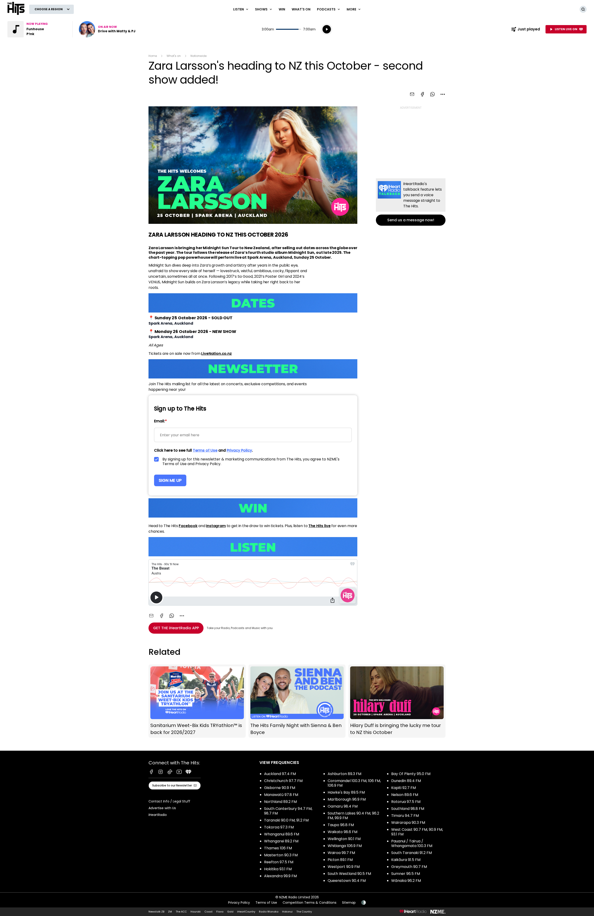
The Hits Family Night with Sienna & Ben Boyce (297, 701)
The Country (304, 911)
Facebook (188, 525)
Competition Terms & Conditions (309, 902)
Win (282, 9)
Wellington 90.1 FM (344, 838)
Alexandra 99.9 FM (280, 876)
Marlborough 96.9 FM (347, 799)
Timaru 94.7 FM (405, 815)
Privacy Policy (239, 902)
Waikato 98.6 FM (342, 832)
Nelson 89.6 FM (404, 794)
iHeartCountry (246, 911)
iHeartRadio (157, 814)
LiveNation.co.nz (216, 353)
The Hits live (319, 525)
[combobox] (443, 94)
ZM (170, 911)
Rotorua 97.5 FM (405, 801)
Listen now (107, 29)
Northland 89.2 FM (280, 801)
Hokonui (287, 911)
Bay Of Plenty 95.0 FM (410, 773)
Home (152, 56)
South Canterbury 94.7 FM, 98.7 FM (288, 811)
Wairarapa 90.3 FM (408, 822)
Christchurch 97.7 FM (283, 780)
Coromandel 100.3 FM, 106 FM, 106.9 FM (354, 783)
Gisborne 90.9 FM (279, 787)
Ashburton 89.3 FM (344, 773)
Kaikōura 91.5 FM (405, 859)
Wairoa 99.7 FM (341, 852)
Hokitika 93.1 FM (278, 869)
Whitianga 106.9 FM (345, 845)
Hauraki (195, 911)
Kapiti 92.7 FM (403, 787)
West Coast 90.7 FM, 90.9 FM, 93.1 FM (417, 832)
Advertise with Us (162, 808)
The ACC (181, 911)
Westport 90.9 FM (344, 866)
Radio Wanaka (268, 911)
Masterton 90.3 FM (281, 855)
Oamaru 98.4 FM (343, 806)
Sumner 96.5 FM (405, 873)
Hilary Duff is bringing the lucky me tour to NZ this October (397, 701)
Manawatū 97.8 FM (281, 794)
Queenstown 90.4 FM (347, 880)
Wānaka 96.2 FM (406, 880)
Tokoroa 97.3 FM (279, 827)
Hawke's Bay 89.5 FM (346, 792)
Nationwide (198, 56)
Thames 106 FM (278, 848)
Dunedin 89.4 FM (406, 780)
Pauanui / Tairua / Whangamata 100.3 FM (411, 843)
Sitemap (349, 902)
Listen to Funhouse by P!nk (37, 29)
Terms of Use (266, 902)
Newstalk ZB (156, 911)
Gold (230, 911)
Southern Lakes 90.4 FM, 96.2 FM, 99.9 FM (353, 816)
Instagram (216, 525)
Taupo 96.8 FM (341, 825)
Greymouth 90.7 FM (409, 866)
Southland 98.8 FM (407, 808)
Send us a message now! (411, 202)
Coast (208, 911)
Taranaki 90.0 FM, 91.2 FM (286, 820)
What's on (174, 56)
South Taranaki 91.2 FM (411, 852)
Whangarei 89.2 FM (281, 841)
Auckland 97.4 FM (280, 773)
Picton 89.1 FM (340, 859)
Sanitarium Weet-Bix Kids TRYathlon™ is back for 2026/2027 (197, 701)
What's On (301, 9)
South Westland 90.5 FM (349, 873)
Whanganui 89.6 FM (281, 834)
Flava (219, 911)
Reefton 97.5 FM (278, 862)
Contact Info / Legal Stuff (169, 801)
